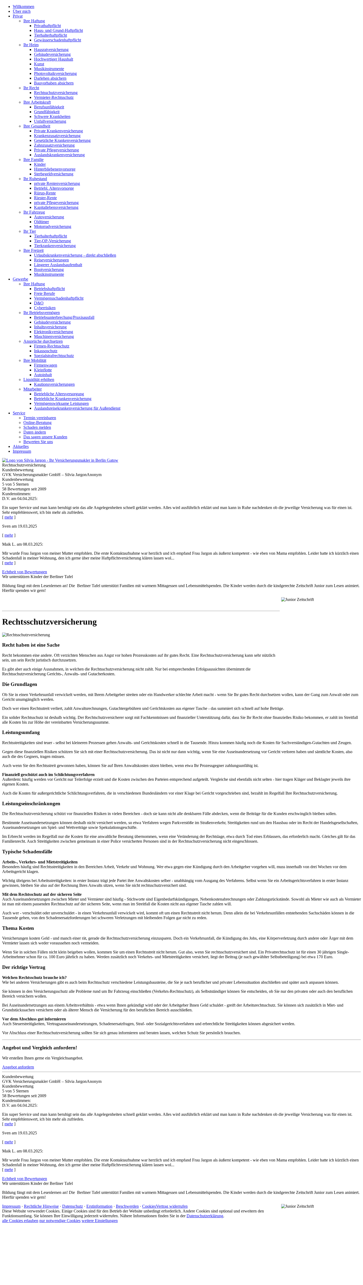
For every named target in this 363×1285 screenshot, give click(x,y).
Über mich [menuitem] (22, 11)
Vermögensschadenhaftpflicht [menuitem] (58, 298)
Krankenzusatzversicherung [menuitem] (57, 135)
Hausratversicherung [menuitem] (51, 49)
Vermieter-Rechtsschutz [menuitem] (54, 97)
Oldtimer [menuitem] (41, 221)
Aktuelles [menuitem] (21, 446)
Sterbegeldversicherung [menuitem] (53, 174)
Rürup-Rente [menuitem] (45, 193)
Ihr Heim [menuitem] (31, 45)
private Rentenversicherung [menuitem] (57, 183)
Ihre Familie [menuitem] (33, 159)
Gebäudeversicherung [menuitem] (52, 54)
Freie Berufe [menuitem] (44, 293)
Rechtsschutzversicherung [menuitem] (56, 92)
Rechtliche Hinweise (41, 1206)
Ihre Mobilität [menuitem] (34, 360)
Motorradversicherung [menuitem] (52, 226)
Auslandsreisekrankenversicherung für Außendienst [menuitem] (77, 408)
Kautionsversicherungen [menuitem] (54, 384)
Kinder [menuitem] (40, 164)
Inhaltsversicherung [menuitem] (50, 327)
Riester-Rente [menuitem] (45, 198)
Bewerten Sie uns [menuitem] (38, 441)
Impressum (11, 1206)
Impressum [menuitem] (22, 451)
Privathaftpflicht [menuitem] (47, 25)
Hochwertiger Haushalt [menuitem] (53, 59)
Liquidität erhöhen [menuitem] (38, 379)
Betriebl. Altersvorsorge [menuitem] (54, 188)
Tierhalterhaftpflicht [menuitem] (50, 35)
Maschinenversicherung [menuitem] (54, 336)
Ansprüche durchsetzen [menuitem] (43, 341)
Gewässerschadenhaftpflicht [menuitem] (57, 40)
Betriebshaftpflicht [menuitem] (49, 288)
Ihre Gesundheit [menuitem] (36, 126)
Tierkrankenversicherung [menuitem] (55, 245)
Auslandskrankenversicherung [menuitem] (59, 154)
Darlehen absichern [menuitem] (50, 78)
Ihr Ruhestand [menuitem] (35, 178)
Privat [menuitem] (18, 16)
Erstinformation (99, 1206)
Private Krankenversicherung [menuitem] (58, 131)
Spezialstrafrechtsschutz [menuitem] (54, 355)
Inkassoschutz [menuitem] (45, 351)
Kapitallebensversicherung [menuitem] (56, 207)
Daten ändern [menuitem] (34, 432)
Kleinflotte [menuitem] (43, 370)
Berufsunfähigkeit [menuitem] (49, 107)
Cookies (149, 1206)
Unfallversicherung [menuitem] (50, 121)
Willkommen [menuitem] (23, 6)
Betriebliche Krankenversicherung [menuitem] (62, 398)
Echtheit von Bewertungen (24, 572)
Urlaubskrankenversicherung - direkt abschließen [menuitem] (75, 255)
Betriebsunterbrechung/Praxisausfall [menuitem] (64, 317)
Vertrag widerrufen (172, 1206)
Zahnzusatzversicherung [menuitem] (54, 145)
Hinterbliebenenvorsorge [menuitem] (54, 169)
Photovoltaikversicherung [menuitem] (55, 73)
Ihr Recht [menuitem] (31, 88)
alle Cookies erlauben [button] (20, 1220)
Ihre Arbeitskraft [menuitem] (37, 102)
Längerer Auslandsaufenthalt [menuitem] (58, 264)
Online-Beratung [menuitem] (37, 422)
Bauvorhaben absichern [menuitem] (54, 83)
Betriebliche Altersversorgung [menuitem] (59, 394)
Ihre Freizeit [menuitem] (33, 250)
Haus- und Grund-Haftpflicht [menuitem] (58, 30)
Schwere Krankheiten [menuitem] (52, 116)
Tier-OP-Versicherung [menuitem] (52, 241)
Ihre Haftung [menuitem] (34, 21)
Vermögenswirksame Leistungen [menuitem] (61, 403)
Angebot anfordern (18, 1067)
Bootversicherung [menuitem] (49, 269)
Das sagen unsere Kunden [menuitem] (45, 437)
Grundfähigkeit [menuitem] (47, 111)
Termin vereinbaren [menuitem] (39, 417)
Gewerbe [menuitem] (20, 279)
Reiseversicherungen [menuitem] (51, 260)
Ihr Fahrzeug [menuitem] (34, 212)
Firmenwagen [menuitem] (45, 365)
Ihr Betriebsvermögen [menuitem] (41, 312)
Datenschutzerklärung (205, 1216)
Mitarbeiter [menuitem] (32, 389)
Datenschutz (72, 1206)
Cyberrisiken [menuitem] (45, 308)
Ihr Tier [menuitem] (29, 231)
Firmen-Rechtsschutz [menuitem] (51, 346)
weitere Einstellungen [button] (100, 1220)
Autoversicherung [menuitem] (49, 217)
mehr (9, 517)
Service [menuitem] (19, 413)
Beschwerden (127, 1206)
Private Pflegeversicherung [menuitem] (56, 150)
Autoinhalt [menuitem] (43, 374)
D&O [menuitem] (39, 303)
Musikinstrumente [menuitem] (49, 68)
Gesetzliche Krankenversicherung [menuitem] (62, 140)
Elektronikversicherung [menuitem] (53, 331)
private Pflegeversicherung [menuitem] (56, 202)
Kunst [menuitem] (39, 64)
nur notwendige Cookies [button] (60, 1220)
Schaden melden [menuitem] (37, 427)
